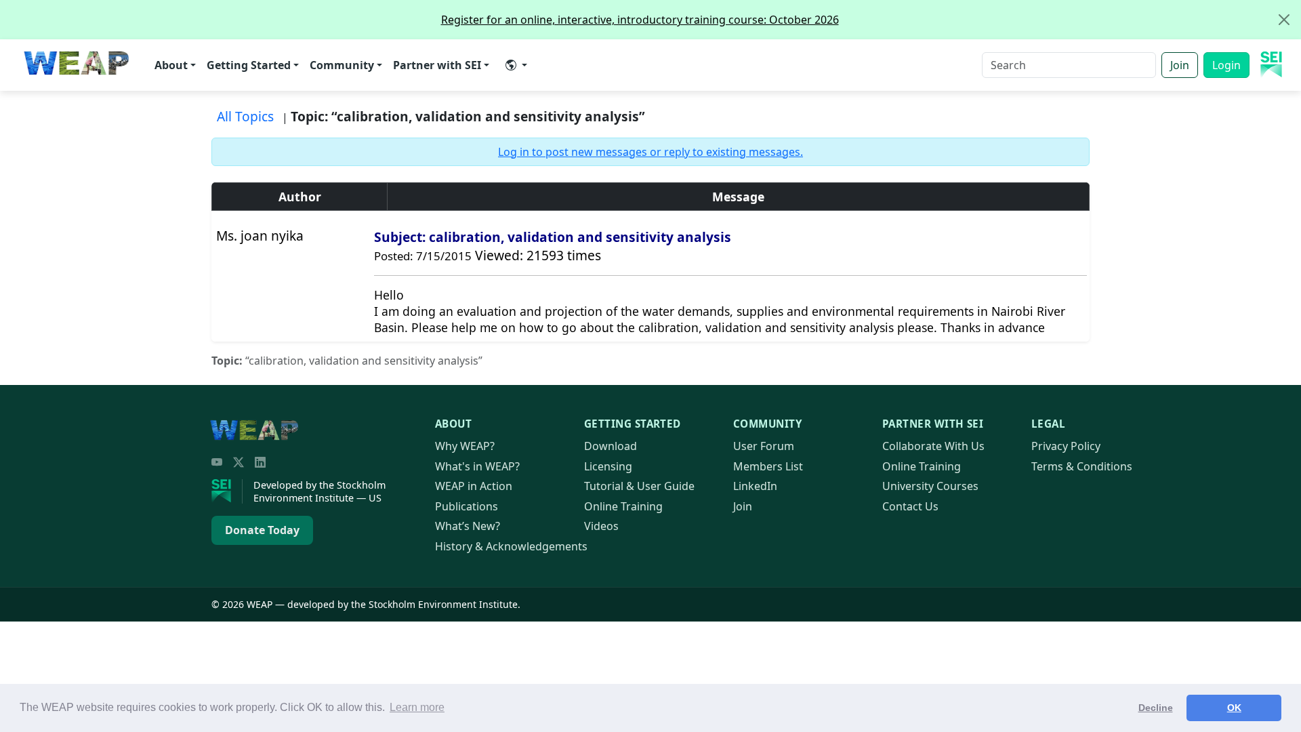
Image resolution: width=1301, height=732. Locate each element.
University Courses (930, 486)
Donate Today (262, 530)
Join (1179, 65)
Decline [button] (1155, 707)
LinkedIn (755, 486)
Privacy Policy (1065, 446)
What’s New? (467, 525)
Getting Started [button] (249, 65)
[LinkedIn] (260, 462)
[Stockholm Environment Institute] (227, 491)
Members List (768, 466)
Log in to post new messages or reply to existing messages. (650, 151)
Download (610, 446)
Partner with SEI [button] (437, 65)
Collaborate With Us (933, 446)
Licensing (608, 466)
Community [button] (342, 65)
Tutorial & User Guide (639, 486)
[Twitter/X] (238, 462)
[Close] (1284, 20)
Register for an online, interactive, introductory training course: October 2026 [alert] (640, 19)
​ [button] (516, 65)
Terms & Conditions (1081, 466)
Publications (466, 506)
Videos (601, 525)
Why (465, 446)
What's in (477, 466)
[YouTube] (216, 462)
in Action (473, 486)
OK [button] (1234, 707)
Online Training (623, 506)
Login (1226, 65)
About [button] (171, 65)
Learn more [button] (417, 707)
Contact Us (910, 506)
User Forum (763, 446)
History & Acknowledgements (511, 546)
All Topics (245, 116)
